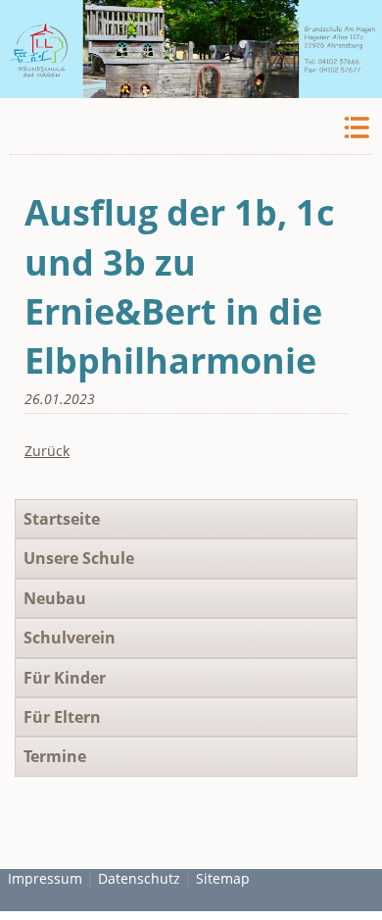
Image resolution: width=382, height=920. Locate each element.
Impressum (45, 878)
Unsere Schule (79, 558)
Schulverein (70, 637)
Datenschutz (139, 878)
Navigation (355, 128)
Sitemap (223, 878)
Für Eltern (62, 717)
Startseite (62, 519)
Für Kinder (65, 678)
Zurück (47, 450)
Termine (55, 756)
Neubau (55, 598)
